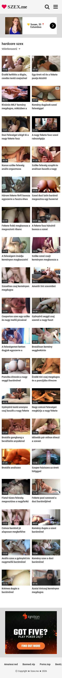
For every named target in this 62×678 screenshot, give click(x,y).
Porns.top (45, 664)
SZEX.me (17, 6)
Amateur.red (11, 664)
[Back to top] (55, 671)
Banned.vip (29, 664)
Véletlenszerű (9, 48)
